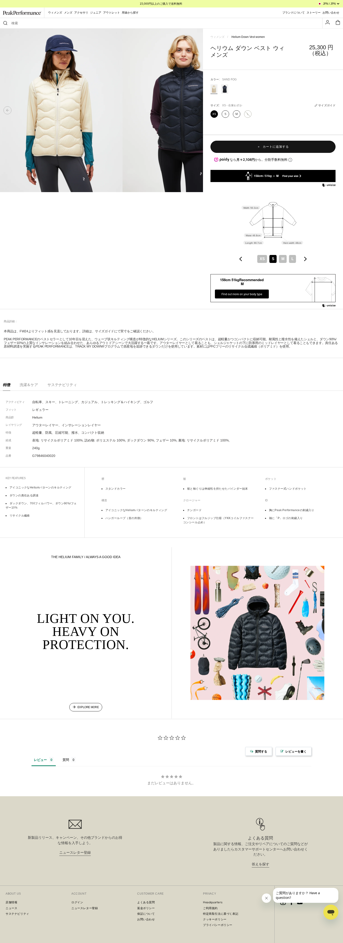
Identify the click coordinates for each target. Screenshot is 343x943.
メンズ (68, 12)
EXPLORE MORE (88, 707)
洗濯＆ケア (29, 385)
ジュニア (95, 12)
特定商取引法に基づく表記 (220, 913)
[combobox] (163, 23)
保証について (146, 913)
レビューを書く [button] (296, 751)
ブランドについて (293, 12)
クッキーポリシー (215, 919)
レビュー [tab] (40, 759)
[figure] (241, 259)
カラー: (223, 79)
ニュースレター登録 (75, 852)
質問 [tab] (66, 759)
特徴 (6, 385)
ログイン (77, 902)
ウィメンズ (55, 12)
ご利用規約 (210, 908)
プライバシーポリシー (217, 925)
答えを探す (260, 864)
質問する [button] (261, 751)
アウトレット (111, 12)
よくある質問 (146, 902)
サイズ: (226, 105)
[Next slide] (196, 110)
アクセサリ (81, 12)
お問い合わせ (146, 919)
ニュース (11, 908)
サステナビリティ (62, 385)
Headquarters (212, 902)
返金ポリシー (146, 908)
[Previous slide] (7, 110)
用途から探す (130, 12)
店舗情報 (11, 902)
